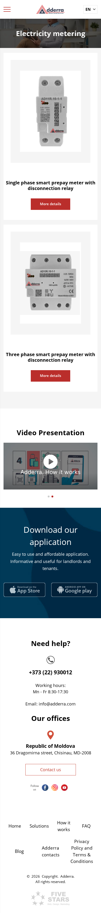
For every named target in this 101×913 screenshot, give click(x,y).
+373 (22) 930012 (50, 672)
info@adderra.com (57, 704)
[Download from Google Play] (74, 590)
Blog (19, 851)
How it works (63, 826)
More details (50, 203)
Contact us (50, 769)
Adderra (67, 876)
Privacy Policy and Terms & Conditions (81, 851)
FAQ (86, 826)
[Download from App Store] (24, 590)
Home (14, 826)
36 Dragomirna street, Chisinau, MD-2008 (50, 753)
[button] (49, 496)
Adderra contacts (50, 851)
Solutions (39, 826)
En (88, 9)
